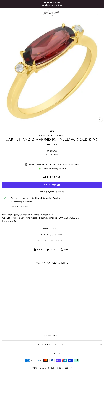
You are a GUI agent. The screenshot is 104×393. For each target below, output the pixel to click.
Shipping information (52, 240)
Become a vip (51, 353)
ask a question (52, 235)
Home (51, 131)
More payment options (52, 191)
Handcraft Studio (52, 135)
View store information (20, 206)
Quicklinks (51, 336)
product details (52, 229)
